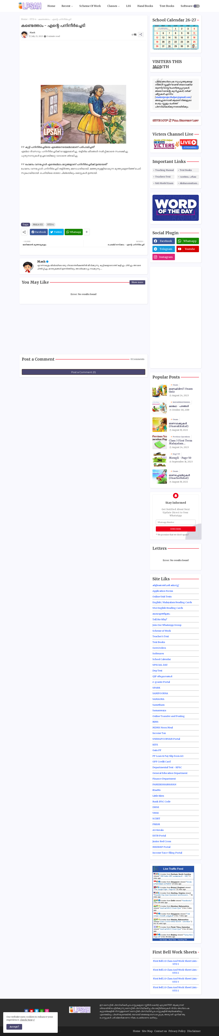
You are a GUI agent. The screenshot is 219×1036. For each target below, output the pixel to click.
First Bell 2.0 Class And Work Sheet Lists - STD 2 (175, 971)
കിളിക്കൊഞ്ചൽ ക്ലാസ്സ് (165, 585)
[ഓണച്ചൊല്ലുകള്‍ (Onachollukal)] (159, 476)
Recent (66, 6)
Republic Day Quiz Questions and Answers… (172, 895)
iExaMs (156, 790)
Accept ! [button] (14, 1026)
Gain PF (156, 750)
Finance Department (164, 778)
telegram (166, 249)
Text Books (167, 6)
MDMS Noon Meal (162, 727)
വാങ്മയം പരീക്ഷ (188, 176)
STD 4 (33, 19)
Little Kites (158, 795)
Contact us (160, 1031)
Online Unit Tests (162, 596)
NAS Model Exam (164, 183)
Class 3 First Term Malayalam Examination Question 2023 (183, 442)
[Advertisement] (83, 62)
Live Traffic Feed (173, 868)
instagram (166, 257)
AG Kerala (158, 830)
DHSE (155, 807)
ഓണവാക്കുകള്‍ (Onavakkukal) (178, 425)
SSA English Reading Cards (167, 608)
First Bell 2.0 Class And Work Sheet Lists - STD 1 (175, 963)
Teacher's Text (160, 636)
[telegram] (37, 1011)
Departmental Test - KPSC (167, 767)
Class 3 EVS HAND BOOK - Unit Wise (175, 921)
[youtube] (31, 1011)
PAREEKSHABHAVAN (164, 784)
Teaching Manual (164, 170)
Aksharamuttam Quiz (189, 183)
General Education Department (169, 773)
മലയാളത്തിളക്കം (161, 613)
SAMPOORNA (160, 693)
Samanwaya (159, 710)
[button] (196, 6)
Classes (112, 6)
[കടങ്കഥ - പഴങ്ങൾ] (159, 407)
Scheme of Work (161, 630)
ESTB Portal (159, 835)
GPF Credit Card (161, 761)
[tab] (51, 6)
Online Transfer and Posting (168, 716)
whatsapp (190, 241)
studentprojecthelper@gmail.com (173, 97)
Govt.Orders (159, 647)
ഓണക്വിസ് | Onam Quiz (181, 390)
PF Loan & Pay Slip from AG (167, 756)
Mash (41, 261)
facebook (166, 241)
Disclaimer (194, 1031)
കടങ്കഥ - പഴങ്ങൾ (179, 406)
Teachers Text (163, 176)
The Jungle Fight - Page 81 (164, 889)
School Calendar (161, 659)
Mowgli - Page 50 (180, 458)
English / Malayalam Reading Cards (172, 602)
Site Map (147, 1031)
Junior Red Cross (161, 841)
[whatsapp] (42, 1011)
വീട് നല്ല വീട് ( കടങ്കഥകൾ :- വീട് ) (174, 876)
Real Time (172, 940)
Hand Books (145, 6)
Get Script (163, 940)
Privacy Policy (177, 1031)
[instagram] (47, 1011)
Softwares (187, 6)
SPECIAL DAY (160, 664)
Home (51, 6)
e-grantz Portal (161, 682)
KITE (155, 744)
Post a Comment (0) (83, 372)
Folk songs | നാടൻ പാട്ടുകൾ (172, 915)
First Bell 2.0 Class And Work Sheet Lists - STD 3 (175, 980)
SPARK (156, 687)
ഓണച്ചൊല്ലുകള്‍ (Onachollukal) (179, 477)
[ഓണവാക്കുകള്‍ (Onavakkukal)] (159, 425)
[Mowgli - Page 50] (159, 459)
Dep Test (157, 670)
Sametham (158, 704)
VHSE (155, 812)
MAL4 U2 (38, 224)
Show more (137, 282)
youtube (190, 249)
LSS (128, 6)
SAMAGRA (158, 699)
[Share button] (87, 232)
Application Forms (162, 591)
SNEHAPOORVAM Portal (166, 738)
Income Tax (159, 733)
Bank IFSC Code (161, 801)
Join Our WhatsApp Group (166, 625)
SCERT (156, 818)
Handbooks (186, 901)
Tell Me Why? (159, 619)
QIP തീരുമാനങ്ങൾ (162, 676)
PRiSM (156, 824)
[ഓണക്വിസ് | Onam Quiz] (159, 390)
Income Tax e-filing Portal (167, 852)
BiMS (155, 721)
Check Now (26, 1019)
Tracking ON (182, 940)
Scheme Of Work (90, 6)
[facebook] (26, 1011)
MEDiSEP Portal (161, 847)
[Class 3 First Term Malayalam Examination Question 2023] (159, 442)
